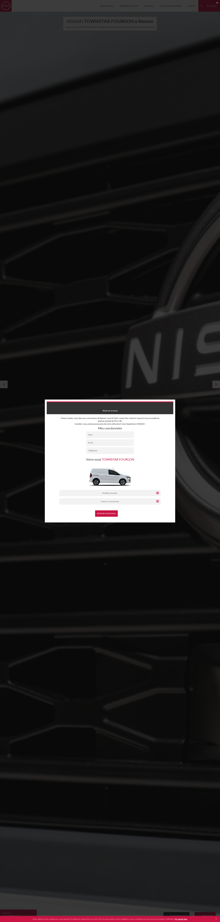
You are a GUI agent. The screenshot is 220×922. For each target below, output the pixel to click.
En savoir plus (181, 919)
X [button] (216, 919)
